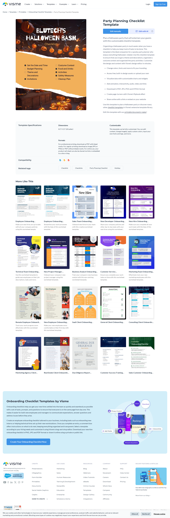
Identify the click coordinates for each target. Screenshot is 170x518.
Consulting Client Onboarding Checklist (141, 322)
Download (107, 481)
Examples (63, 4)
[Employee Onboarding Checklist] (28, 202)
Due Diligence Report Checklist (81, 373)
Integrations (87, 499)
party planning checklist (98, 168)
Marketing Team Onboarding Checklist (140, 272)
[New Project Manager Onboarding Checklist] (57, 252)
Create (27, 4)
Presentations (37, 469)
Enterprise (61, 495)
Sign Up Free (160, 4)
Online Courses (89, 486)
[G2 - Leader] (17, 507)
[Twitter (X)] (15, 482)
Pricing (83, 4)
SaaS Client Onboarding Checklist (82, 322)
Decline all (146, 514)
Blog (85, 469)
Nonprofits (61, 486)
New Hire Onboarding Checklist (138, 221)
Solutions (38, 4)
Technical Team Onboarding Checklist (27, 272)
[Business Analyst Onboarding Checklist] (85, 252)
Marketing (61, 469)
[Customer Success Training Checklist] (113, 353)
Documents (36, 486)
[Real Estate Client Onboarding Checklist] (57, 353)
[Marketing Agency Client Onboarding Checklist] (28, 353)
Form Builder (37, 477)
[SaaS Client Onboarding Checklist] (85, 302)
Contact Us (124, 477)
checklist (64, 168)
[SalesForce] (13, 476)
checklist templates (115, 107)
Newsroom (107, 473)
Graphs (34, 495)
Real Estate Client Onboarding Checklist (56, 373)
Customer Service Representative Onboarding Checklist (112, 272)
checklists (79, 168)
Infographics (36, 473)
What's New (107, 486)
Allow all (135, 514)
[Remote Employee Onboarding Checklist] (28, 302)
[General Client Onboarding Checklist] (113, 302)
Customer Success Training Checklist (111, 373)
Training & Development (66, 481)
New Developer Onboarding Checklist (112, 221)
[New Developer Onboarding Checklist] (113, 202)
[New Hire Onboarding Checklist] (141, 202)
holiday (117, 168)
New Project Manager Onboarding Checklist (53, 272)
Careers (105, 477)
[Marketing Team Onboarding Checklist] (141, 252)
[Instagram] (19, 482)
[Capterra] (8, 507)
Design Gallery (88, 495)
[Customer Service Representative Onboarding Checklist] (113, 252)
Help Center (124, 473)
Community (107, 495)
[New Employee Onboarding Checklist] (57, 302)
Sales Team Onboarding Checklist (81, 221)
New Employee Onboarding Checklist (55, 322)
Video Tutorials (88, 477)
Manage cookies (159, 514)
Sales (59, 473)
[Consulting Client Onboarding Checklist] (141, 302)
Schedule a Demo (63, 499)
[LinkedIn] (11, 482)
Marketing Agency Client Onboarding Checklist (26, 373)
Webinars (86, 473)
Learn (74, 4)
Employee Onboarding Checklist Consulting (53, 221)
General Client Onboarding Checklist (111, 322)
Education (61, 490)
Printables (36, 481)
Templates (51, 4)
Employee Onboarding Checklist (25, 221)
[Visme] (12, 4)
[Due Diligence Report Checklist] (85, 353)
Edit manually (115, 31)
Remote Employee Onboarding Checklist (28, 322)
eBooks (86, 481)
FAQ (121, 469)
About (105, 469)
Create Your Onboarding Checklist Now (28, 442)
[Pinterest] (22, 482)
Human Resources (64, 477)
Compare (106, 490)
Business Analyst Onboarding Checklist (84, 272)
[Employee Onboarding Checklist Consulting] (57, 202)
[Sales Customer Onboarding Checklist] (141, 353)
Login (148, 4)
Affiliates (106, 499)
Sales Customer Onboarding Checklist (140, 373)
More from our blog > (143, 495)
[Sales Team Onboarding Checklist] (85, 202)
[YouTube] (4, 482)
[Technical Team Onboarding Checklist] (28, 252)
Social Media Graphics (40, 490)
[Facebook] (8, 482)
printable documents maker (135, 112)
